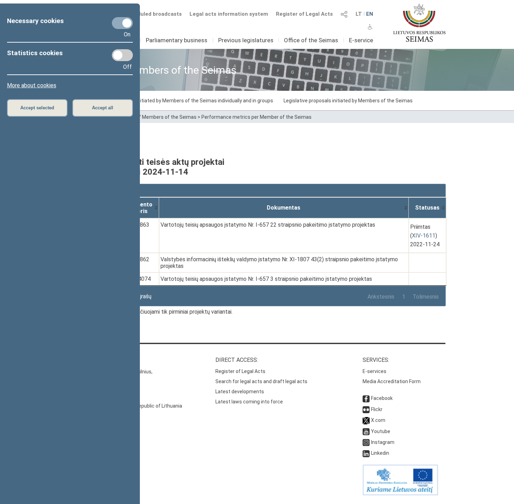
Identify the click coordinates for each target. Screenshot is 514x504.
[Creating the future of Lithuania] (400, 493)
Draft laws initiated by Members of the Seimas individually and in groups (192, 100)
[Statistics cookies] (122, 55)
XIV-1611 (423, 235)
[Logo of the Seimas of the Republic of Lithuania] (419, 22)
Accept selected (37, 107)
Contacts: (83, 360)
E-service (361, 40)
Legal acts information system (229, 14)
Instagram (382, 442)
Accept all (102, 107)
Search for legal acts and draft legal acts (261, 381)
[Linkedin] (366, 453)
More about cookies (31, 85)
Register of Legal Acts (304, 14)
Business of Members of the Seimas (155, 117)
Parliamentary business (176, 40)
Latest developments (239, 391)
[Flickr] (366, 409)
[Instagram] (366, 442)
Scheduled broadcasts (153, 14)
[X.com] (366, 420)
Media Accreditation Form (392, 381)
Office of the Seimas (311, 40)
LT (359, 14)
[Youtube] (366, 431)
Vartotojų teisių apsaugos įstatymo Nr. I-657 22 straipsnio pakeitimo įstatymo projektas (267, 224)
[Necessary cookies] (122, 23)
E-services (374, 371)
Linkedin (380, 453)
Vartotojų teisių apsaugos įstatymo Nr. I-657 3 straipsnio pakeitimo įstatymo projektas (266, 279)
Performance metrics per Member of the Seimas (256, 117)
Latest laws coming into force (249, 401)
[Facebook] (366, 398)
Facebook (382, 398)
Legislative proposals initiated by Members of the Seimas (348, 100)
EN (369, 14)
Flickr (377, 409)
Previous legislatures (245, 40)
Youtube (380, 431)
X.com (378, 420)
